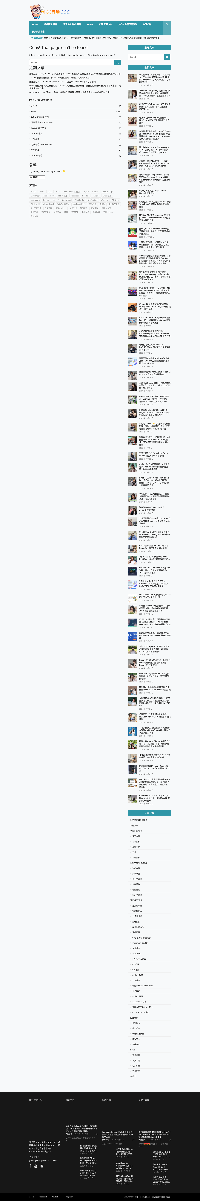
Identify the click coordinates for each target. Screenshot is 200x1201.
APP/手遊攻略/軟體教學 (140, 937)
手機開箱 (136, 857)
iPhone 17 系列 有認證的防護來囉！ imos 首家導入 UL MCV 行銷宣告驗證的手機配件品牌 (155, 306)
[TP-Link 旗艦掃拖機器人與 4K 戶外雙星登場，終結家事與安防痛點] (72, 1148)
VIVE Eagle (79, 200)
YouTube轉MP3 (79, 204)
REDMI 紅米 (62, 196)
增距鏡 (102, 204)
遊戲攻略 (34, 216)
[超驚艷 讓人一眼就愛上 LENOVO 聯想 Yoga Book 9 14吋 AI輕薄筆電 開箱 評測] (145, 1155)
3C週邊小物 (137, 916)
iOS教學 (135, 964)
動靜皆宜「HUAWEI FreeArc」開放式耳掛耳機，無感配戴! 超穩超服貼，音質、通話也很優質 (155, 496)
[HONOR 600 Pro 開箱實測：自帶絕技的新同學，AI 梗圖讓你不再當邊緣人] (108, 1179)
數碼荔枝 (83, 208)
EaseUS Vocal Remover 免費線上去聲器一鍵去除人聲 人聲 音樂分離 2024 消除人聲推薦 (154, 570)
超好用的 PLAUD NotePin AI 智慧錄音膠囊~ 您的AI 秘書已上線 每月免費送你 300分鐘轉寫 (155, 385)
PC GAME (136, 953)
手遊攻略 (35, 139)
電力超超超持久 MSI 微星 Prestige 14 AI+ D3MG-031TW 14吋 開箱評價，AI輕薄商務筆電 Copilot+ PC (154, 150)
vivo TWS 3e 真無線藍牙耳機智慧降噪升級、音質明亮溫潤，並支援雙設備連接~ (154, 676)
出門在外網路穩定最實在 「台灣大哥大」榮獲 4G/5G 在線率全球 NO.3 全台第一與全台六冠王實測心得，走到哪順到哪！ (102, 38)
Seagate (96, 196)
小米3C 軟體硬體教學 (127, 24)
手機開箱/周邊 (50, 24)
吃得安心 (136, 1039)
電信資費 (136, 1055)
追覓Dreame (108, 212)
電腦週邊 (136, 889)
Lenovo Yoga (107, 191)
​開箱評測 (92, 204)
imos (58, 191)
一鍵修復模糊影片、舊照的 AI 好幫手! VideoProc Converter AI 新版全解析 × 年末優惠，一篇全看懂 (154, 244)
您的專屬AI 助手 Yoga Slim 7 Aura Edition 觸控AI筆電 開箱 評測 (161, 1179)
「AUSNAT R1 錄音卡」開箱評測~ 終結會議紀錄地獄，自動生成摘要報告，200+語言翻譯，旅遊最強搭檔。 (154, 93)
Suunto (46, 200)
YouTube (55, 1197)
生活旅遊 (147, 24)
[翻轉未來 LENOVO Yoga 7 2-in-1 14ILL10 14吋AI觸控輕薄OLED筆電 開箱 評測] (145, 1167)
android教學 (36, 155)
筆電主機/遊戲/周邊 (72, 24)
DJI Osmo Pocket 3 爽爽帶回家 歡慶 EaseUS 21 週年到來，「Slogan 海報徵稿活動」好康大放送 (154, 320)
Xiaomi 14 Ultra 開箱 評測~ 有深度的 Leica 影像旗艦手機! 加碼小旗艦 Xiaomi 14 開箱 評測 (154, 662)
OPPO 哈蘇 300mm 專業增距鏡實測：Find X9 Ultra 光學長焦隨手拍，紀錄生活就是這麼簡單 (125, 1151)
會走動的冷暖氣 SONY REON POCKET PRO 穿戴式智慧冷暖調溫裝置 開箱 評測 (154, 347)
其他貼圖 (136, 948)
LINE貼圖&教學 (139, 959)
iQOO (86, 191)
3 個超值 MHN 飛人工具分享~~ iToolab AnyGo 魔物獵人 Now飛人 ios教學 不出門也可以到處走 (153, 583)
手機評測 (48, 208)
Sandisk (85, 196)
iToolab (95, 191)
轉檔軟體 (96, 212)
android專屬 (36, 133)
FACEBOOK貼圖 (38, 128)
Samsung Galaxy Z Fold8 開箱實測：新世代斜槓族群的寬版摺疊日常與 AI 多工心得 (118, 1134)
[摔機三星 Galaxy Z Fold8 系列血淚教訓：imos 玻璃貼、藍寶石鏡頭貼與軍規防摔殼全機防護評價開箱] (82, 1114)
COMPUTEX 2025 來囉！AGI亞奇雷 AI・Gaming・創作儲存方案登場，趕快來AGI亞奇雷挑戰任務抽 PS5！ (154, 399)
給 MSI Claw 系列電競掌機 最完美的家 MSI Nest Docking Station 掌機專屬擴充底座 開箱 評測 (154, 534)
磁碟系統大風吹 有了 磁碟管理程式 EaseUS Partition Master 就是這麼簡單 (155, 635)
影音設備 (136, 921)
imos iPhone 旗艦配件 (72, 191)
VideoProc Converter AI (62, 200)
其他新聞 (136, 1071)
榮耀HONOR (106, 208)
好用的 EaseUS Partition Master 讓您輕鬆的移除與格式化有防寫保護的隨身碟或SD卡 (154, 231)
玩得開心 (136, 1044)
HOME (35, 24)
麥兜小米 (69, 1134)
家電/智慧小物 (105, 24)
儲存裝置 (136, 884)
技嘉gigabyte (61, 208)
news (90, 24)
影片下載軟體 (36, 208)
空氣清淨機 (137, 905)
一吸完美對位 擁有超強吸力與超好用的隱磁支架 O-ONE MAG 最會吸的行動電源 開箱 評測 (154, 730)
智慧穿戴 (94, 208)
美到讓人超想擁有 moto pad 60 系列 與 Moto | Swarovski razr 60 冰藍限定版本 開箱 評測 (154, 217)
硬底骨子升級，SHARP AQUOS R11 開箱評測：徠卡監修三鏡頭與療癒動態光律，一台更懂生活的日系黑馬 (124, 1165)
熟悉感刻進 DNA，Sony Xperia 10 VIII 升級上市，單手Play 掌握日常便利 (62, 81)
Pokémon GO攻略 (140, 943)
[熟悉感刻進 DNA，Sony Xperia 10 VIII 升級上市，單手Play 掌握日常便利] (72, 1160)
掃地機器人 (137, 911)
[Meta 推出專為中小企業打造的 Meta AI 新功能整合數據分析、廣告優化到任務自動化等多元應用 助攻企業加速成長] (72, 1173)
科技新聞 (136, 1060)
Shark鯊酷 (107, 196)
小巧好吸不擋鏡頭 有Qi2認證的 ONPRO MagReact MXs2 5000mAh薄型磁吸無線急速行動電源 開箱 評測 (154, 333)
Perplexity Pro (49, 196)
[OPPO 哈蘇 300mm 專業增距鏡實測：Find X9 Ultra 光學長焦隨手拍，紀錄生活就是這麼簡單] (108, 1153)
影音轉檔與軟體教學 (138, 820)
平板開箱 (136, 841)
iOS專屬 (135, 969)
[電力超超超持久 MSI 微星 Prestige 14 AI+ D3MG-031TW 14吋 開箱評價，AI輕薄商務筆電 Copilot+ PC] (155, 1117)
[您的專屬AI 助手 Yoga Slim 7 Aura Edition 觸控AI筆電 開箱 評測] (145, 1179)
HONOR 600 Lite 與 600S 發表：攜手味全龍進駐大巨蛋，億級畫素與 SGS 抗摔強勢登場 (69, 92)
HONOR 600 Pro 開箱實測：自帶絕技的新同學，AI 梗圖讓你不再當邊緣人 (125, 1178)
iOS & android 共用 (40, 117)
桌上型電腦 (137, 879)
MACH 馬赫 (35, 196)
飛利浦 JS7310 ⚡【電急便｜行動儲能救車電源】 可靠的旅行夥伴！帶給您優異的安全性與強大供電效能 (154, 426)
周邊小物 (136, 847)
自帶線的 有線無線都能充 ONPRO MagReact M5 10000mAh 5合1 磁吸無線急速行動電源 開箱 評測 (154, 412)
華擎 (66, 212)
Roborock (75, 196)
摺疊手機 (73, 208)
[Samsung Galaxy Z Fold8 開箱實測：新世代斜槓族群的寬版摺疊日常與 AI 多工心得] (118, 1117)
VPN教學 (35, 150)
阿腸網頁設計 (165, 1197)
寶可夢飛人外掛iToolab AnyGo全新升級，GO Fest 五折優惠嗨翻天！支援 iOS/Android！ (154, 360)
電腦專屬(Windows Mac (42, 122)
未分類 (34, 105)
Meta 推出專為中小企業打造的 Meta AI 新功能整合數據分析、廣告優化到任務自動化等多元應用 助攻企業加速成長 (75, 87)
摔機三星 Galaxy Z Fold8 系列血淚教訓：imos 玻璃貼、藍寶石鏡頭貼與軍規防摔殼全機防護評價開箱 (75, 73)
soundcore (35, 200)
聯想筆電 (57, 212)
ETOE (50, 191)
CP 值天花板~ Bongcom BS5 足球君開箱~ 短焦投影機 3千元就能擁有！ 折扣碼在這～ (154, 106)
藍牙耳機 (75, 212)
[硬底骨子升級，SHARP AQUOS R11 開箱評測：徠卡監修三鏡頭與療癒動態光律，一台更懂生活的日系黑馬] (108, 1166)
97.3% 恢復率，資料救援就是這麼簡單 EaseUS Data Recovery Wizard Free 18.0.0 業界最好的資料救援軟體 (154, 622)
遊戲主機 (136, 868)
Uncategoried (138, 1034)
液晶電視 (136, 932)
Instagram (68, 1197)
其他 (134, 852)
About (31, 1197)
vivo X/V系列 (92, 200)
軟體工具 (85, 212)
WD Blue (115, 200)
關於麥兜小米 (38, 31)
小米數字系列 (114, 204)
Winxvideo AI (48, 204)
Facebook (43, 1197)
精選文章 (134, 825)
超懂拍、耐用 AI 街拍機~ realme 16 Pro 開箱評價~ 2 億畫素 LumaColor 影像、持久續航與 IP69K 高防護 (154, 163)
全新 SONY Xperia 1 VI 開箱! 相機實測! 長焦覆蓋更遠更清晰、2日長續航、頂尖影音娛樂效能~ (154, 649)
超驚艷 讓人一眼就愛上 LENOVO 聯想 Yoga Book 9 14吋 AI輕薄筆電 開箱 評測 (155, 204)
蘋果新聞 (136, 1066)
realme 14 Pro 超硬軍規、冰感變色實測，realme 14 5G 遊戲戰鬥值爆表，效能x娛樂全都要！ (154, 466)
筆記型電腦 (45, 212)
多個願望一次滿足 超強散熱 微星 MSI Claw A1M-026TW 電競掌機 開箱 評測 (155, 716)
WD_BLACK (35, 204)
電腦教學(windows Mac (42, 144)
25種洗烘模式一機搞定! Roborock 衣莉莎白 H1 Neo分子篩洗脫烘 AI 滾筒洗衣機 (155, 521)
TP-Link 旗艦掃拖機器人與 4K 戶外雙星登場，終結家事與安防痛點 (59, 77)
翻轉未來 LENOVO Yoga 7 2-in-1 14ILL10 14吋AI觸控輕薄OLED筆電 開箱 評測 (161, 1166)
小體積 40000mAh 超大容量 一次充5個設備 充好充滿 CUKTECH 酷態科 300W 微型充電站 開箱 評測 (154, 608)
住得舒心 (136, 1023)
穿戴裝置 (34, 212)
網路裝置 (136, 873)
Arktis (42, 191)
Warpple (104, 200)
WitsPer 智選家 (63, 204)
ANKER (33, 191)
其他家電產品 (138, 927)
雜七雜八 (136, 1028)
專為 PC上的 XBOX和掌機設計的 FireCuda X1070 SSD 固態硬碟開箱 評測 (154, 120)
